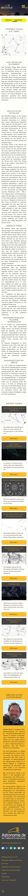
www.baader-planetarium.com (11, 843)
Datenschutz (5, 877)
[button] (4, 848)
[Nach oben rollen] (24, 892)
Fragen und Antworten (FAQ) (11, 870)
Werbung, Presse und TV (10, 857)
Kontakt (4, 873)
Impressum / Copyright (9, 880)
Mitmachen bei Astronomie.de (11, 867)
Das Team (5, 864)
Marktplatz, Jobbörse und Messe (12, 860)
